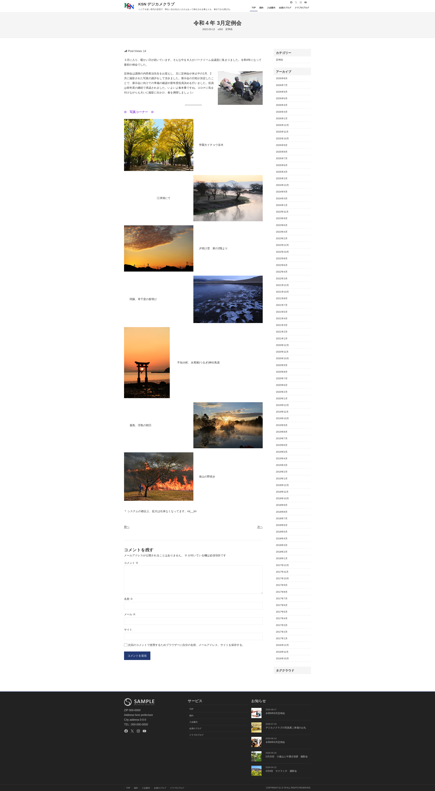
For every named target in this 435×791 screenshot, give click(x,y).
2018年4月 (282, 538)
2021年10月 (282, 291)
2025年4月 (282, 171)
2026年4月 (282, 105)
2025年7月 (282, 158)
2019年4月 (282, 458)
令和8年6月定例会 (275, 742)
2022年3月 (282, 278)
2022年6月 (282, 265)
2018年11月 (282, 491)
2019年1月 (282, 478)
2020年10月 (282, 358)
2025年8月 (282, 151)
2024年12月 (282, 185)
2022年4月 (282, 271)
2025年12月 (282, 125)
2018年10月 (282, 498)
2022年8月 (282, 258)
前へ (126, 526)
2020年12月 (282, 345)
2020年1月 (282, 398)
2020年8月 (282, 371)
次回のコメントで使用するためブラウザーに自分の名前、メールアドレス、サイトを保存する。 (186, 645)
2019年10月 (282, 418)
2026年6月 (282, 91)
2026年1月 (282, 118)
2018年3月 (282, 545)
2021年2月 (282, 331)
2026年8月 (282, 78)
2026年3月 (282, 111)
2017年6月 (282, 605)
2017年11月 (282, 571)
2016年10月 (282, 658)
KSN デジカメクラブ (156, 4)
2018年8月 (282, 511)
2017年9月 (282, 585)
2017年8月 (282, 591)
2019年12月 (282, 405)
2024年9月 (282, 191)
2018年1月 (282, 558)
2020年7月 (282, 378)
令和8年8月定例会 (275, 713)
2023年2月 (282, 238)
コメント (131, 562)
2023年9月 (282, 218)
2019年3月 (282, 465)
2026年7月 (282, 85)
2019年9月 (282, 425)
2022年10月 (282, 251)
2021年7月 (282, 305)
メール (130, 614)
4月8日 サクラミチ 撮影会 (281, 771)
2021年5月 (282, 311)
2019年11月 (282, 411)
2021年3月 (282, 325)
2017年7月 (282, 598)
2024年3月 (282, 198)
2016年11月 (282, 651)
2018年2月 (282, 551)
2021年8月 (282, 298)
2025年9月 (282, 145)
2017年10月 (282, 578)
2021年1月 (282, 338)
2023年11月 (282, 211)
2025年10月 (282, 138)
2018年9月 (282, 505)
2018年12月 (282, 485)
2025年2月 (282, 178)
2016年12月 (282, 645)
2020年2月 (282, 391)
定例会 (229, 29)
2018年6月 (282, 525)
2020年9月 (282, 365)
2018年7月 (282, 518)
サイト (128, 629)
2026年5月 (282, 98)
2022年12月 (282, 245)
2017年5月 (282, 611)
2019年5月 (282, 451)
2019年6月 (282, 445)
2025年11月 (282, 131)
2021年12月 (282, 285)
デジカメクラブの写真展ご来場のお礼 (286, 727)
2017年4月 (282, 618)
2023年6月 (282, 225)
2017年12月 (282, 565)
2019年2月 (282, 471)
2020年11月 (282, 351)
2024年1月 (282, 205)
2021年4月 (282, 318)
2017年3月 (282, 625)
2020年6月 (282, 385)
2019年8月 (282, 431)
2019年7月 (282, 438)
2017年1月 (282, 638)
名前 (128, 598)
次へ (260, 526)
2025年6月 (282, 165)
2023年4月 (282, 231)
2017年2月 (282, 631)
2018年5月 (282, 531)
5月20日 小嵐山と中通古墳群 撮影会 (287, 756)
